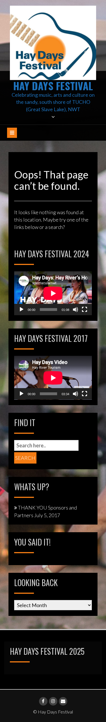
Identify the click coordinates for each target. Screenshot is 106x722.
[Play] (21, 309)
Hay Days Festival (53, 85)
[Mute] (75, 309)
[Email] (63, 701)
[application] (53, 293)
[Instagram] (53, 701)
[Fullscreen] (84, 309)
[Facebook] (43, 701)
